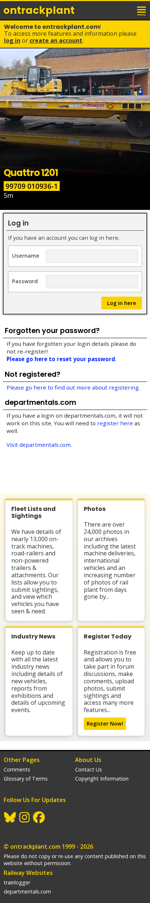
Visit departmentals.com (39, 444)
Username (25, 255)
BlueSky (10, 817)
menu (142, 10)
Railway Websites (28, 873)
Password (25, 280)
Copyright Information (102, 778)
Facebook (39, 817)
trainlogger (17, 882)
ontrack (39, 10)
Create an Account (55, 40)
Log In (12, 40)
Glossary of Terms (26, 778)
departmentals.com (27, 891)
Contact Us (88, 769)
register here (115, 423)
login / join (126, 10)
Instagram (24, 817)
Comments (17, 769)
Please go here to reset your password (61, 359)
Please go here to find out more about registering (73, 387)
